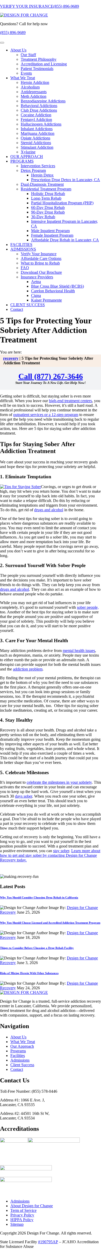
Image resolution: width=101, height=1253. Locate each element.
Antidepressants (34, 92)
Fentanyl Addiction (36, 119)
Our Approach (22, 1046)
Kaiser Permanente (46, 300)
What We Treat (22, 78)
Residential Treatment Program (46, 189)
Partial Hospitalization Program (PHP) (62, 203)
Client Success (22, 1065)
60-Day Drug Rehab (48, 207)
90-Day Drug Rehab (48, 212)
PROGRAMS (22, 161)
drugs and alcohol (48, 510)
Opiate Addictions (35, 138)
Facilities (17, 1055)
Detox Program (33, 170)
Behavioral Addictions (39, 105)
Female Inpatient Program (52, 235)
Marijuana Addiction (37, 133)
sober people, (88, 607)
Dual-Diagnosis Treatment (42, 184)
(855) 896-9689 (66, 6)
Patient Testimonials (37, 68)
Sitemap (17, 1224)
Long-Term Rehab (46, 198)
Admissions (20, 1060)
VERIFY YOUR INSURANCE (26, 6)
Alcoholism (30, 87)
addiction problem (27, 669)
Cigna (36, 295)
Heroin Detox (42, 175)
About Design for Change (31, 1206)
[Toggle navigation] (2, 42)
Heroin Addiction (35, 82)
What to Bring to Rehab (40, 263)
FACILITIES (21, 244)
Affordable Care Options (41, 258)
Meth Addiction (33, 96)
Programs (18, 1051)
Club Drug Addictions (39, 110)
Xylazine (28, 152)
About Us (18, 50)
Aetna (36, 281)
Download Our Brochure (41, 272)
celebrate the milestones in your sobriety (59, 782)
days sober (23, 796)
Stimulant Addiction (37, 147)
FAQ (25, 268)
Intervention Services (38, 166)
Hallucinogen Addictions (41, 124)
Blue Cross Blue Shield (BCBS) (57, 286)
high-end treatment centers (70, 401)
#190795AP (48, 1242)
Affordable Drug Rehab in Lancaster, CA (65, 240)
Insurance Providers (37, 277)
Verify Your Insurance (38, 254)
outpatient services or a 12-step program (45, 414)
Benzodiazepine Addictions (43, 101)
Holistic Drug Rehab (48, 193)
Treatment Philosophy (38, 59)
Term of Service (23, 1210)
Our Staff (28, 54)
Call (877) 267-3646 (50, 376)
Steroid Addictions (36, 142)
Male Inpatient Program (50, 230)
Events (26, 73)
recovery (10, 358)
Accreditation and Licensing (44, 64)
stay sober (61, 851)
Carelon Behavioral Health (53, 291)
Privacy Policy (22, 1215)
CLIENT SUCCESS (27, 305)
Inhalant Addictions (37, 129)
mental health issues (79, 650)
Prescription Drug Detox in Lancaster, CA (65, 180)
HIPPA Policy (21, 1219)
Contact (16, 309)
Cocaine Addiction (36, 115)
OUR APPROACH (26, 156)
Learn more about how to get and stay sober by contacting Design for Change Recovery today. (50, 855)
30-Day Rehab (43, 217)
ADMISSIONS (23, 249)
